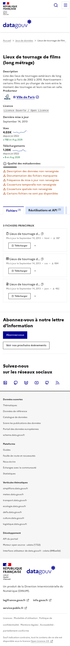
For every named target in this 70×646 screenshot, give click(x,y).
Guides (6, 450)
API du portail (10, 539)
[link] (19, 246)
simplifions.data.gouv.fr (15, 488)
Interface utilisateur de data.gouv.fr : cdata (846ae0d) (32, 550)
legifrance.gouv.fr (14, 600)
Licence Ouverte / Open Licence (26, 110)
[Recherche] (56, 5)
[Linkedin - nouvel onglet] (5, 382)
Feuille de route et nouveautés (19, 456)
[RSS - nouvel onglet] (57, 382)
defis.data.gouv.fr (12, 512)
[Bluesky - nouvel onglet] (26, 382)
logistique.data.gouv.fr (15, 524)
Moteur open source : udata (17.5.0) (22, 545)
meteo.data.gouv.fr (13, 494)
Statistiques (9, 473)
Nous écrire (9, 461)
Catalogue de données (15, 417)
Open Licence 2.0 (40, 641)
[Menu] (65, 5)
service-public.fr (13, 608)
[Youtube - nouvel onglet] (36, 382)
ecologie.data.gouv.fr (14, 506)
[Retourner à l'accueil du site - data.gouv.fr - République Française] (41, 571)
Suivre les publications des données (22, 423)
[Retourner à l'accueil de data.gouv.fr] (17, 24)
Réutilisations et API (44, 210)
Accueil (7, 40)
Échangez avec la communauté (19, 467)
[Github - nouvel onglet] (47, 382)
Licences (7, 618)
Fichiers (13, 210)
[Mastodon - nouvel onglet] (15, 382)
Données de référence (15, 411)
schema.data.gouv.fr (14, 435)
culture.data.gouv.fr (13, 518)
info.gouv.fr (40, 600)
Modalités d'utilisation (26, 618)
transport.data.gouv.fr (15, 500)
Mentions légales (29, 625)
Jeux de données (24, 40)
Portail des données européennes (21, 429)
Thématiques (10, 405)
